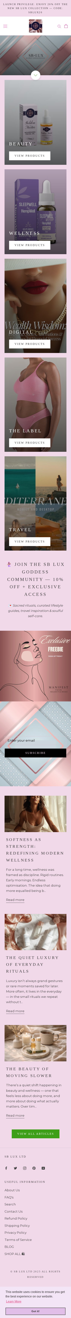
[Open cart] (66, 26)
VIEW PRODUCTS (30, 155)
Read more (15, 900)
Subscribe (35, 752)
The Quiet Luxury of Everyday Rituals (32, 964)
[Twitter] (15, 1168)
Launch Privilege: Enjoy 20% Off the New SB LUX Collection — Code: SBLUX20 (35, 8)
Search (10, 1204)
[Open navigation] (5, 26)
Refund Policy (16, 1218)
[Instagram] (24, 1168)
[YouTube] (43, 1168)
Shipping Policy (17, 1225)
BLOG (9, 1247)
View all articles (35, 1133)
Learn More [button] (13, 1301)
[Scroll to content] (35, 75)
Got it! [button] (35, 1311)
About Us (12, 1190)
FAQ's (9, 1197)
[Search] (59, 26)
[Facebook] (6, 1168)
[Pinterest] (34, 1168)
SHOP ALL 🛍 (15, 1254)
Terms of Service (18, 1240)
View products (30, 245)
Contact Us (14, 1211)
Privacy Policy (16, 1232)
